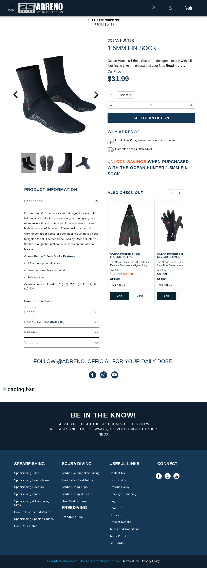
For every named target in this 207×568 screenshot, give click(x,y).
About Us (116, 508)
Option (115, 279)
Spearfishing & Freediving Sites (32, 503)
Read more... (175, 65)
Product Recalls (120, 521)
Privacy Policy (151, 561)
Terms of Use (131, 561)
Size (111, 94)
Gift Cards (117, 543)
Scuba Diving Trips (75, 487)
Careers (115, 515)
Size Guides (118, 480)
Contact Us (117, 473)
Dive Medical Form (75, 501)
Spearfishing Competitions (32, 480)
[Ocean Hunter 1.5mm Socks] (55, 94)
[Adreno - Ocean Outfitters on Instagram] (168, 476)
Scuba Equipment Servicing (81, 473)
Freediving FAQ (72, 516)
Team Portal (118, 536)
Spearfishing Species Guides (34, 518)
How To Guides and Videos (32, 512)
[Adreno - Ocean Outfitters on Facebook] (159, 476)
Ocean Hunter (121, 40)
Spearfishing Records (29, 487)
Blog (113, 501)
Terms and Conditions (124, 529)
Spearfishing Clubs (27, 494)
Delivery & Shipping (123, 494)
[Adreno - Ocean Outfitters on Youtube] (176, 476)
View (140, 296)
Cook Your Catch (25, 526)
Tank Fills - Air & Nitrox (77, 480)
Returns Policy (119, 487)
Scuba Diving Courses (77, 494)
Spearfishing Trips (26, 473)
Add (119, 296)
